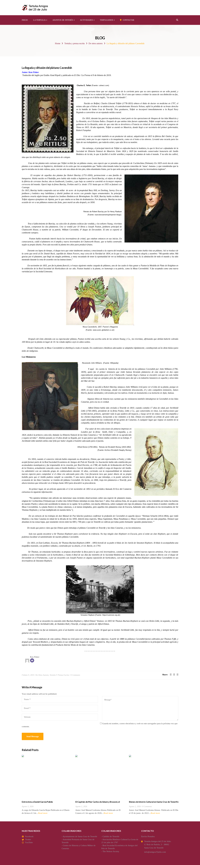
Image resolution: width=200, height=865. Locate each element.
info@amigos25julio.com (155, 852)
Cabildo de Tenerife (111, 836)
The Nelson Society (111, 851)
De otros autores (96, 43)
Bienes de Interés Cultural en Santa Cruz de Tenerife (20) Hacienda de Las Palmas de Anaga (153, 803)
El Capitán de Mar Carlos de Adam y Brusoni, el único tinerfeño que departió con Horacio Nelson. (99, 803)
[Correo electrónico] (32, 660)
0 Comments (75, 675)
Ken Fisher (34, 657)
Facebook (29, 836)
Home (57, 43)
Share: (165, 674)
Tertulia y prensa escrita (74, 43)
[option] (46, 785)
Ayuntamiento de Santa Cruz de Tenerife (80, 836)
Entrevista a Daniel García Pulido (37, 801)
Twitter (28, 839)
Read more (42, 813)
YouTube (29, 842)
